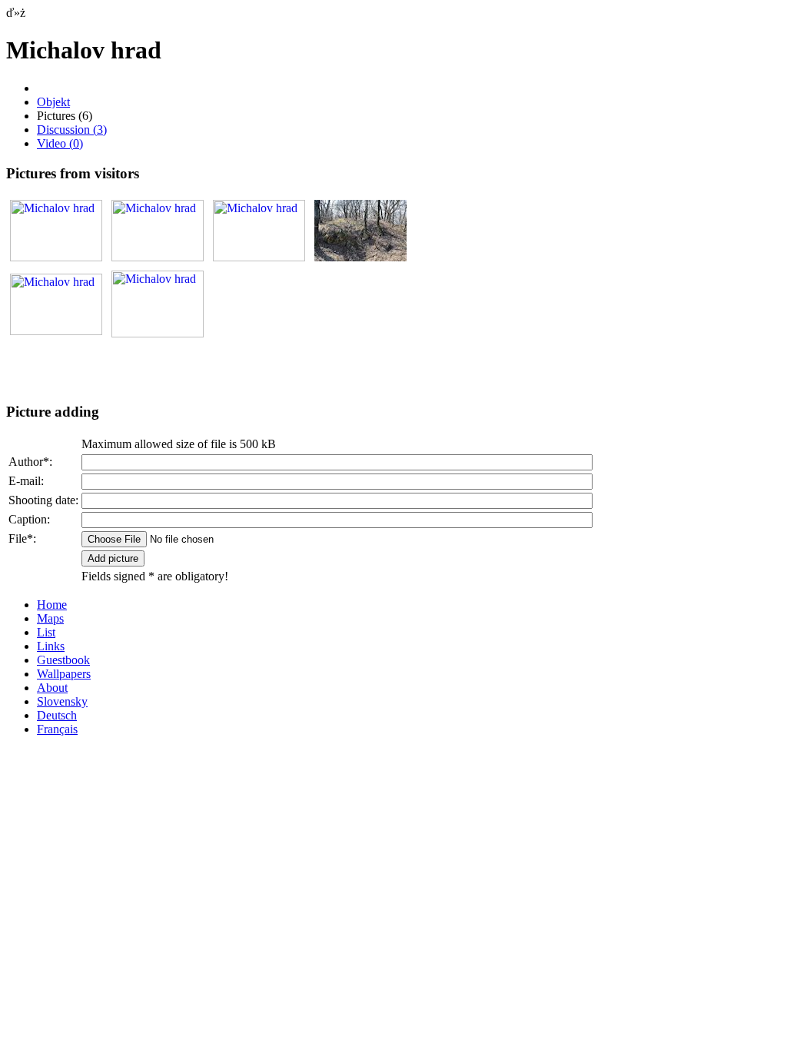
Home (52, 604)
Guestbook (63, 659)
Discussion (72, 129)
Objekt (53, 101)
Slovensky (62, 701)
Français (57, 729)
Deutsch (57, 715)
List (46, 632)
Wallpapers (64, 673)
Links (51, 646)
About (52, 687)
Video (60, 143)
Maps (50, 618)
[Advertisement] (186, 366)
